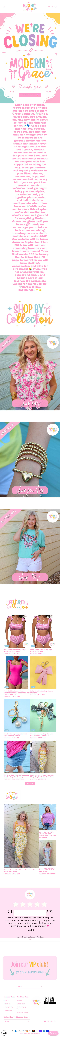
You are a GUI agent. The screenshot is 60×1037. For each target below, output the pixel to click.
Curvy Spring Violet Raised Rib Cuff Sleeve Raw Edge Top (47, 833)
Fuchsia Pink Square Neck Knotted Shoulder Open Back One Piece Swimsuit (17, 692)
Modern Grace (27, 1033)
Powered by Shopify (35, 1033)
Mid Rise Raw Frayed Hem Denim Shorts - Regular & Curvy (16, 776)
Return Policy (8, 1010)
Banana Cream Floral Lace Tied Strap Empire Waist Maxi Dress (42, 776)
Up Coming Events (22, 1012)
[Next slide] (33, 939)
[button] (4, 6)
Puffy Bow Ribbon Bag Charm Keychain (41, 691)
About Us (6, 1000)
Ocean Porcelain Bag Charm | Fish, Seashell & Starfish (41, 734)
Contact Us (7, 1003)
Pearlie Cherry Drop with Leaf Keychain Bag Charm (15, 734)
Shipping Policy (8, 1007)
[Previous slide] (26, 939)
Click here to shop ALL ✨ (30, 95)
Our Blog (19, 1000)
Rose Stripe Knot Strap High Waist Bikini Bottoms (15, 650)
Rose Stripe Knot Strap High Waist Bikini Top (41, 650)
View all (30, 783)
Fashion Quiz (21, 1003)
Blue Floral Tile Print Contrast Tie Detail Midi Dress (47, 870)
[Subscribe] (41, 986)
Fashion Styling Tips (21, 1008)
